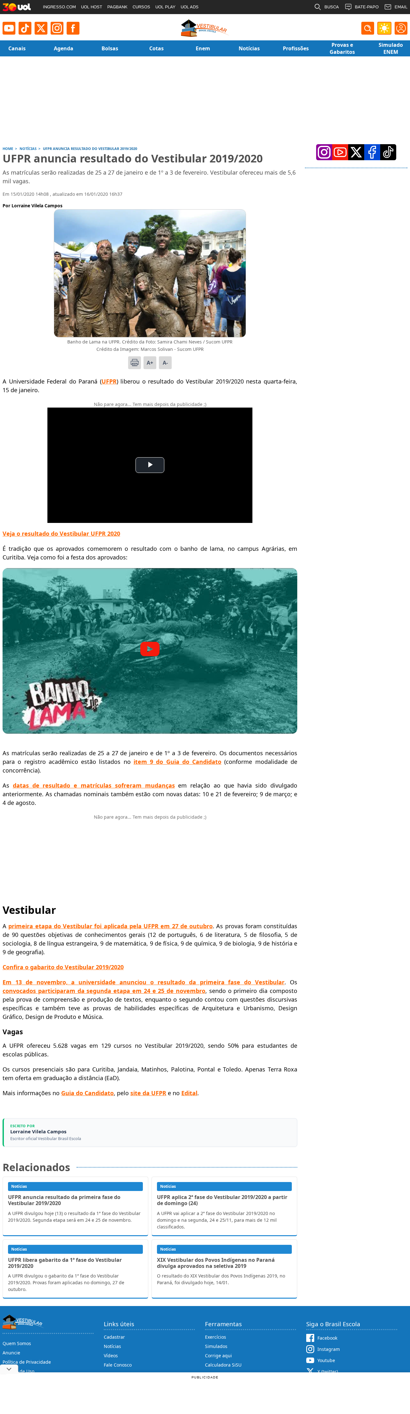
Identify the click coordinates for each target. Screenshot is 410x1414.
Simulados (216, 1346)
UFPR (109, 381)
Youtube (326, 1360)
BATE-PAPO (367, 6)
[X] (41, 28)
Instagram (328, 1349)
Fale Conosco (118, 1365)
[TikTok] (25, 28)
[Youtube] (9, 28)
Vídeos (111, 1355)
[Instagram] (57, 28)
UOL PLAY (165, 6)
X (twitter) (327, 1372)
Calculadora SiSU (223, 1365)
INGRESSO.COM (59, 6)
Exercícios (215, 1337)
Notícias (112, 1346)
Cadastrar (114, 1337)
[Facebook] (372, 152)
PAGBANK (117, 6)
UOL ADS (190, 6)
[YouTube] (340, 152)
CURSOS (141, 6)
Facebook (327, 1338)
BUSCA (331, 6)
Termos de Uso (18, 1371)
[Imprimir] (134, 362)
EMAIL (401, 6)
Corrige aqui (218, 1355)
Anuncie (11, 1353)
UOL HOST (91, 6)
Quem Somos (17, 1343)
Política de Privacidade (27, 1362)
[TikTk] (388, 152)
